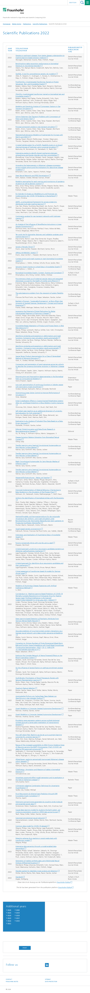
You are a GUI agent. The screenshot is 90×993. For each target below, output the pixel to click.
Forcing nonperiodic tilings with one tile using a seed (34, 543)
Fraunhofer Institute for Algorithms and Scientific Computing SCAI (24, 17)
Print (25, 948)
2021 (9, 923)
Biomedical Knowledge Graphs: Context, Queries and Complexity (39, 273)
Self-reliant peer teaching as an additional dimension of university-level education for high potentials (39, 412)
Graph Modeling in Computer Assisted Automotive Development (38, 709)
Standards (19, 877)
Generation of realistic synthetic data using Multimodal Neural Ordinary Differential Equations (37, 862)
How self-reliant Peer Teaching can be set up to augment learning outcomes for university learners (39, 736)
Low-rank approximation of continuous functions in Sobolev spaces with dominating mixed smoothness (39, 386)
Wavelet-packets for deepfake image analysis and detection (36, 871)
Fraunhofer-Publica (63, 882)
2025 (9, 912)
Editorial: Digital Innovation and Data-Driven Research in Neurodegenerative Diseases (35, 430)
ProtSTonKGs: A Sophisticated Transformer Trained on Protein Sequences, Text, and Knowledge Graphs (37, 83)
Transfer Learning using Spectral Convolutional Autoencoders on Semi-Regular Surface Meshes (38, 446)
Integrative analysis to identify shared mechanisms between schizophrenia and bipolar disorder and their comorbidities (36, 154)
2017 (18, 918)
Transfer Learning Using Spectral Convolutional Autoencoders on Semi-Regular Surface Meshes (38, 454)
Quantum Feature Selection (25, 688)
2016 (18, 921)
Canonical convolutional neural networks (30, 818)
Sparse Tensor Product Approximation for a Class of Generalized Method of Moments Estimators (38, 357)
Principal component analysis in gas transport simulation (35, 127)
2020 (18, 910)
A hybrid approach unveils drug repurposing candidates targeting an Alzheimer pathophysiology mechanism (40, 550)
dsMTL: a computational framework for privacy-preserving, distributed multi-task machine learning (36, 203)
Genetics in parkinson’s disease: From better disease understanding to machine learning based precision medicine (40, 57)
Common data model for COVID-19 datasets (31, 826)
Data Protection (51, 981)
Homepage (6, 24)
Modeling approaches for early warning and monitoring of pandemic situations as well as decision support (40, 183)
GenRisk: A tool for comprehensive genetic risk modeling (36, 74)
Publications (27, 24)
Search (82, 2)
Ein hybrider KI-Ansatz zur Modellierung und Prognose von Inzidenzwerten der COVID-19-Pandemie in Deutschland (36, 195)
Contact (9, 979)
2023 (9, 918)
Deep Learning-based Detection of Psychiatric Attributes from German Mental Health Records (37, 620)
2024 (9, 915)
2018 (18, 915)
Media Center (16, 24)
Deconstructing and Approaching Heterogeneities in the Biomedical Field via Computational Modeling (39, 378)
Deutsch (72, 2)
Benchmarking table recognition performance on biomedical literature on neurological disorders (37, 65)
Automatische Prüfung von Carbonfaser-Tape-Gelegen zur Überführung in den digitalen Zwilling (36, 697)
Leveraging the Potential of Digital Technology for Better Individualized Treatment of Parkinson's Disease (35, 312)
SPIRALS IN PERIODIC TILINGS (26, 253)
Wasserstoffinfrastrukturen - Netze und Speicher (33, 478)
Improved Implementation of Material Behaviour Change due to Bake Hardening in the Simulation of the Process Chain (38, 491)
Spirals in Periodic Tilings (24, 247)
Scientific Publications (40, 24)
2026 (9, 910)
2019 (18, 912)
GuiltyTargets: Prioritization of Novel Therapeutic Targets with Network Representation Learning (37, 679)
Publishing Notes (12, 981)
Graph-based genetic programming (28, 529)
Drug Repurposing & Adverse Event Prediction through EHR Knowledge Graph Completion (36, 795)
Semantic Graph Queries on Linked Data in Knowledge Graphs (38, 267)
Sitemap (48, 979)
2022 (9, 921)
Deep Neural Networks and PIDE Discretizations (32, 176)
